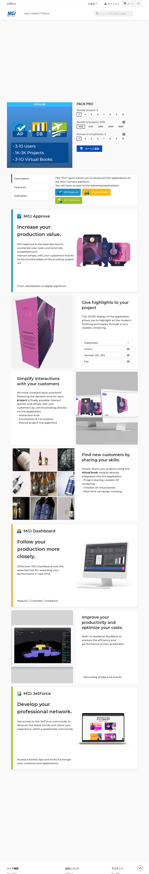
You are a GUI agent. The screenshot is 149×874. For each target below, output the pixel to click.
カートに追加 (89, 148)
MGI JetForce (71, 200)
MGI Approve (70, 192)
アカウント (117, 868)
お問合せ (11, 3)
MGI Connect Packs (36, 13)
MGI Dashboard (99, 192)
